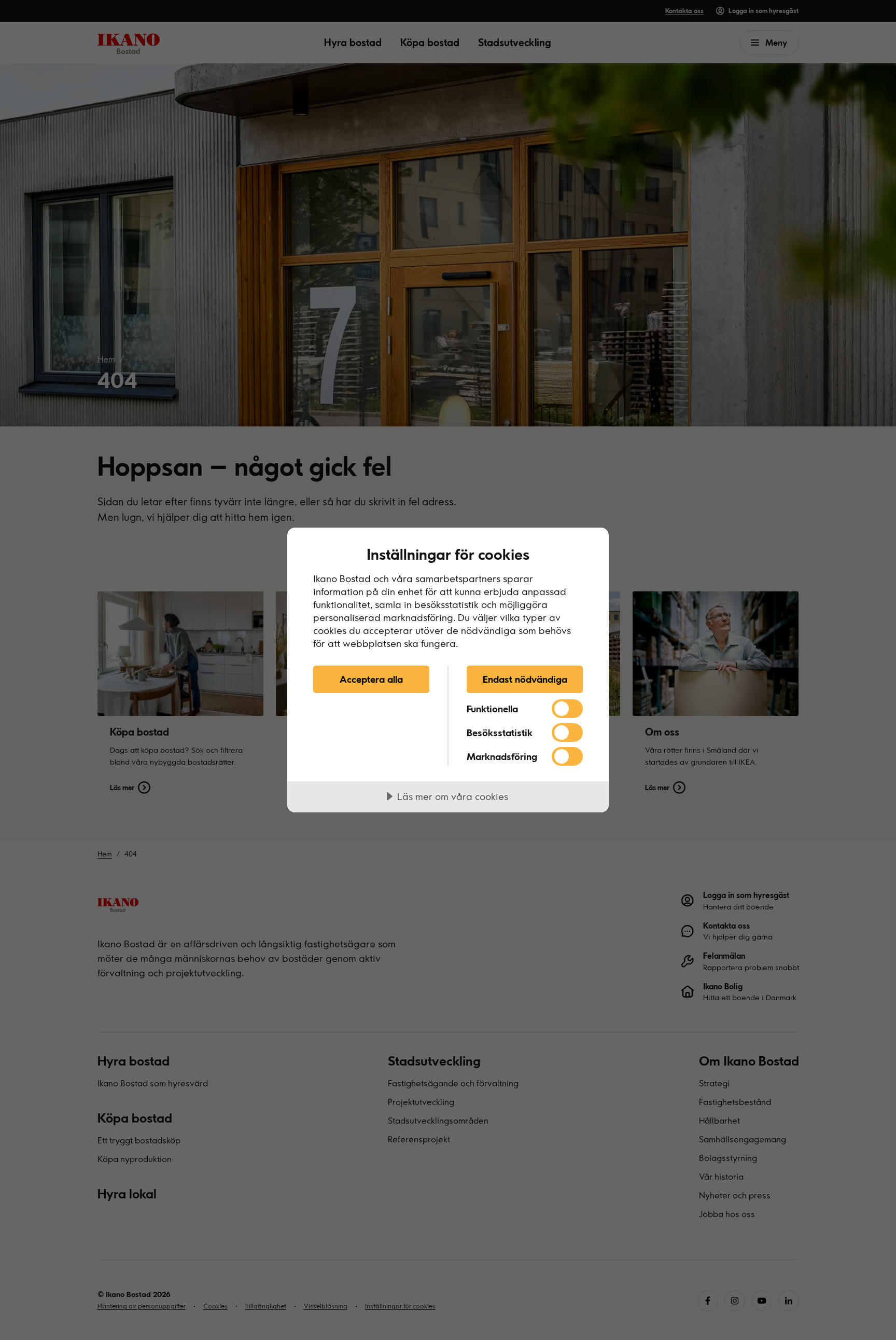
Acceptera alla (371, 679)
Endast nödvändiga (525, 679)
